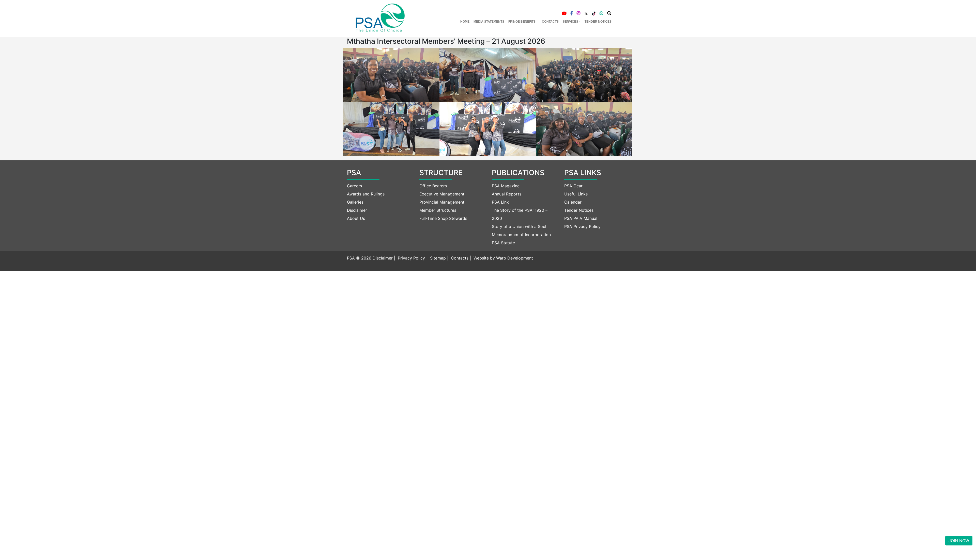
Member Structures (437, 210)
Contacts (459, 258)
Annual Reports (506, 193)
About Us (356, 218)
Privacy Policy (411, 258)
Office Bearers (433, 185)
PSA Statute (503, 242)
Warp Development (514, 258)
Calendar (573, 202)
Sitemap (438, 258)
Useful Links (576, 193)
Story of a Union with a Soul (519, 226)
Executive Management (441, 193)
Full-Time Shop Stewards (443, 218)
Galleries (355, 202)
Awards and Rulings (366, 193)
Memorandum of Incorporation (521, 234)
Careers (354, 185)
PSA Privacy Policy (582, 226)
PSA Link (500, 202)
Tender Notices (578, 210)
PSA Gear (573, 185)
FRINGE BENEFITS (522, 21)
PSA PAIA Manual (580, 218)
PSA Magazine (506, 185)
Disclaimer (357, 210)
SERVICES (570, 21)
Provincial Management (441, 202)
